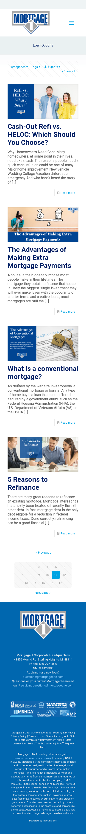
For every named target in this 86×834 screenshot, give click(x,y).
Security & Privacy (63, 732)
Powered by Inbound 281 (43, 820)
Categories (18, 67)
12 (64, 575)
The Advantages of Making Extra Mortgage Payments (39, 257)
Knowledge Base (41, 732)
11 (55, 575)
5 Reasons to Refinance (28, 483)
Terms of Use (36, 736)
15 (43, 583)
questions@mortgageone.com (43, 677)
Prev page (44, 552)
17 (60, 583)
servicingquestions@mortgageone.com (47, 685)
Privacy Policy (18, 736)
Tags (34, 67)
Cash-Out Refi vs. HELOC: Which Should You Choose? (41, 134)
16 (51, 583)
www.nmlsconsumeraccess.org (32, 758)
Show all (69, 71)
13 (26, 583)
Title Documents (45, 743)
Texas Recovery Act (57, 736)
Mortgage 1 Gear (20, 732)
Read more (68, 192)
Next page (41, 592)
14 (34, 583)
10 (47, 575)
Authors (52, 67)
